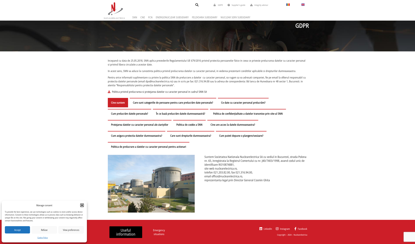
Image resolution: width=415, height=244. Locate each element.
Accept (17, 230)
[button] (82, 205)
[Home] (114, 10)
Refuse (44, 230)
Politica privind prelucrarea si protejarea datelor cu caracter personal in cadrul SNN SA (159, 92)
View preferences (71, 230)
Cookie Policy (42, 237)
